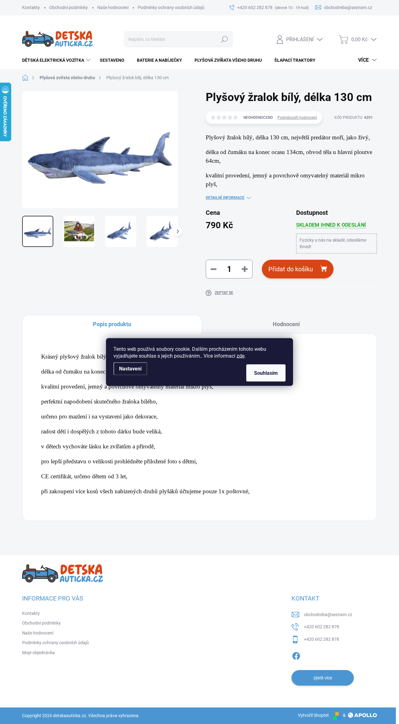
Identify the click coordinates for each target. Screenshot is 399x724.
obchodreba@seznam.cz (328, 614)
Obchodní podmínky (68, 7)
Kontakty (31, 7)
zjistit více (322, 677)
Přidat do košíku (290, 269)
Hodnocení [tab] (286, 324)
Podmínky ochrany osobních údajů (171, 7)
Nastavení (130, 369)
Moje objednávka (38, 652)
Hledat (224, 39)
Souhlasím (266, 373)
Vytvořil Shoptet (313, 715)
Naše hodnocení (112, 7)
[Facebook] (296, 654)
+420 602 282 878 (321, 626)
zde (240, 356)
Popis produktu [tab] (112, 324)
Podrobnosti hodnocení (297, 117)
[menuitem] (57, 60)
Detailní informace (225, 197)
